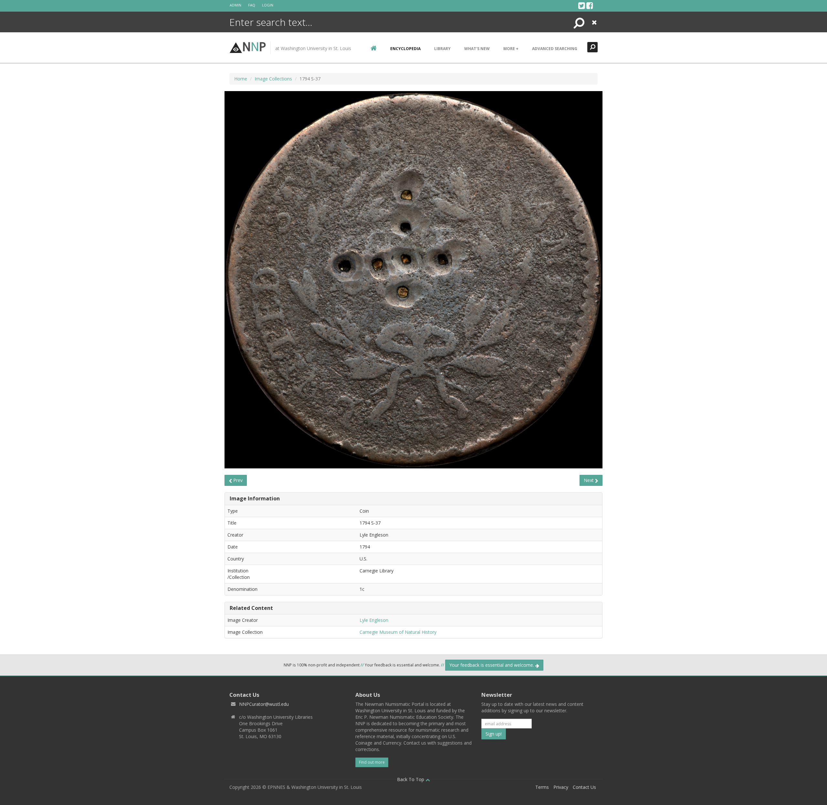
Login (267, 5)
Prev (237, 480)
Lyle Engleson (374, 620)
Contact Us (584, 787)
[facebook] (589, 5)
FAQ (251, 5)
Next (589, 480)
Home (240, 79)
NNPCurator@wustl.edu (264, 704)
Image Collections (273, 79)
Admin (235, 5)
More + (510, 48)
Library (442, 48)
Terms (542, 787)
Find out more (372, 762)
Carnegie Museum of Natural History (398, 632)
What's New (477, 48)
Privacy (560, 787)
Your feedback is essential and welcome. (492, 665)
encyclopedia (405, 48)
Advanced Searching (554, 48)
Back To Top (411, 779)
